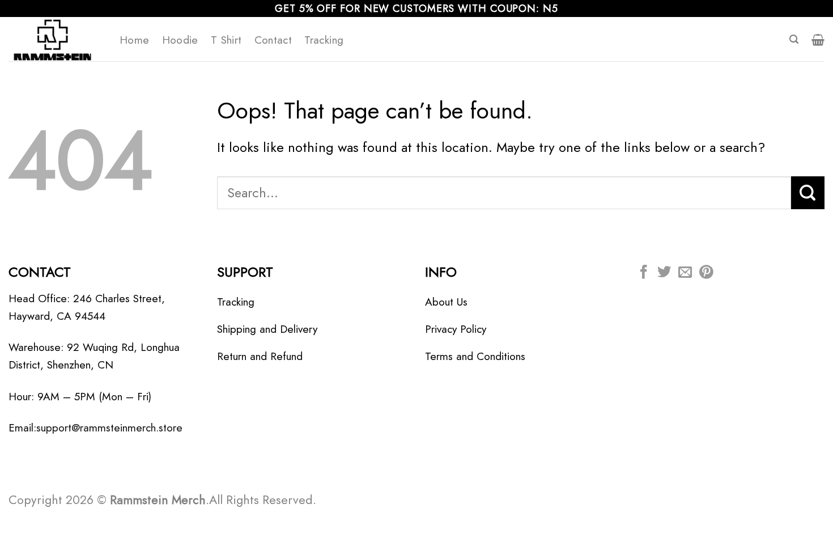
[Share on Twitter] (664, 273)
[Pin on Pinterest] (706, 273)
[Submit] (807, 192)
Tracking (323, 40)
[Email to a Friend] (685, 273)
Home (135, 40)
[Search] (793, 39)
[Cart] (817, 39)
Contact (273, 40)
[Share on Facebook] (644, 273)
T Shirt (226, 40)
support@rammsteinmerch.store (109, 427)
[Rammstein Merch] (55, 39)
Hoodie (180, 40)
